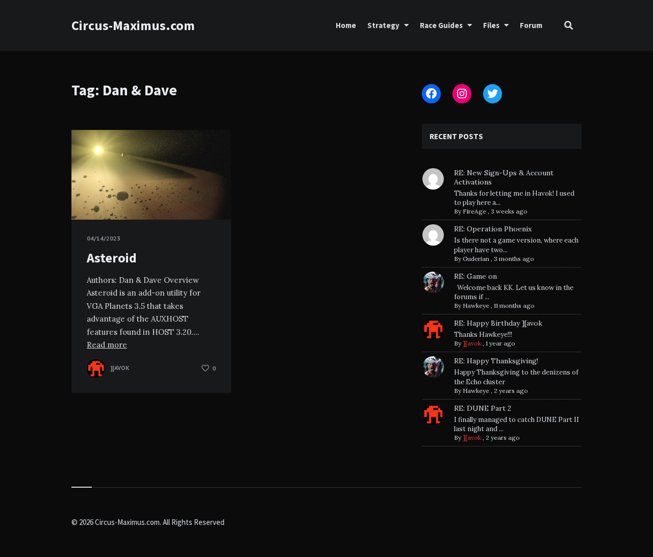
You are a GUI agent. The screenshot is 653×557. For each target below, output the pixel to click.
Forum (531, 25)
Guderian (476, 258)
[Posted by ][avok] (96, 368)
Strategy (383, 25)
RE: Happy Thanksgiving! (496, 360)
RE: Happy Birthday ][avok (498, 323)
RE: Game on (475, 276)
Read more (107, 345)
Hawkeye (476, 305)
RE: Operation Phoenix (493, 228)
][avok (472, 343)
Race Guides (441, 25)
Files (491, 25)
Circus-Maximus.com (133, 25)
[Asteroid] (86, 194)
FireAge (474, 211)
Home (346, 25)
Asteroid (112, 257)
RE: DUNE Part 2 (482, 408)
